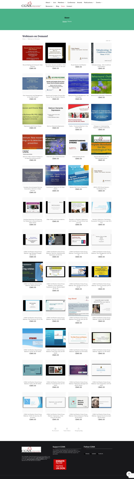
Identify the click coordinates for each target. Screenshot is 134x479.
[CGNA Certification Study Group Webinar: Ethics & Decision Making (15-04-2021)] (78, 402)
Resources (49, 6)
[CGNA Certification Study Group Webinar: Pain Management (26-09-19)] (101, 239)
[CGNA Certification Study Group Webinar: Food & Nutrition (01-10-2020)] (55, 370)
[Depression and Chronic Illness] (32, 114)
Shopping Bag (79, 430)
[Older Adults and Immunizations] (55, 207)
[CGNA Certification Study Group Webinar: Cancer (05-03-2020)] (101, 306)
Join (54, 2)
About (48, 2)
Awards (79, 2)
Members (61, 2)
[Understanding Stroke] (78, 145)
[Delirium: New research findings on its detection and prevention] (32, 145)
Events (98, 2)
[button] (50, 2)
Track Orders (67, 430)
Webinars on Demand (34, 39)
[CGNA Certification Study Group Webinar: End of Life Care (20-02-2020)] (78, 306)
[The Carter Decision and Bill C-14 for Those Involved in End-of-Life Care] (55, 53)
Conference (71, 2)
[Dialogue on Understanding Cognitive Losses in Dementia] (101, 114)
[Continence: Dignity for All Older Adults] (55, 175)
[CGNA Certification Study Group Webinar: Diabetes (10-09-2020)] (78, 338)
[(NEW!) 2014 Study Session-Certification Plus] (101, 175)
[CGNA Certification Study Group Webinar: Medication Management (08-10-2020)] (78, 370)
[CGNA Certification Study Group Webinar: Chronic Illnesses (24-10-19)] (101, 272)
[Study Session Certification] (78, 53)
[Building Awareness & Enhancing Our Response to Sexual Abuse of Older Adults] (32, 207)
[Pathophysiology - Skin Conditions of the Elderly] (101, 53)
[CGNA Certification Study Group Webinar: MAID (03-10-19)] (32, 272)
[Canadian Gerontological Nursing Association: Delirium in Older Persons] (32, 175)
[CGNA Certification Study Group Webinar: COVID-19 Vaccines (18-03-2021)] (32, 402)
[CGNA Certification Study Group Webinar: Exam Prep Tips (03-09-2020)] (55, 338)
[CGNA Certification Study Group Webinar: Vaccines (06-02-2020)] (55, 306)
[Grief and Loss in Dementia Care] (55, 145)
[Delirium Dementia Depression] (55, 114)
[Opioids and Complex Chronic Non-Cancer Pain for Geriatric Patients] (55, 83)
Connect (69, 6)
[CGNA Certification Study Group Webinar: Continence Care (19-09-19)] (78, 239)
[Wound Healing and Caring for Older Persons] (32, 53)
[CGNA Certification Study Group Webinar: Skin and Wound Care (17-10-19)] (78, 272)
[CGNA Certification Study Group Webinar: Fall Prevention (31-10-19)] (32, 306)
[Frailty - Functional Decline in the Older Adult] (78, 114)
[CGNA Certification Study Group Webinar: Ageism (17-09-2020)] (101, 338)
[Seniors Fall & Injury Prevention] (78, 175)
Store (63, 6)
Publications (88, 2)
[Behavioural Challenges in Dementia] (101, 83)
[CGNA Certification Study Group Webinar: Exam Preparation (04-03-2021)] (101, 370)
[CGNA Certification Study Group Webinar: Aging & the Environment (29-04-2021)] (101, 402)
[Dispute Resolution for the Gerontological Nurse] (101, 145)
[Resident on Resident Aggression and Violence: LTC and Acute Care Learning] (78, 207)
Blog (57, 6)
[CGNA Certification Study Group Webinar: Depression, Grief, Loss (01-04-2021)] (55, 402)
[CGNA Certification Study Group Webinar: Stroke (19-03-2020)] (32, 338)
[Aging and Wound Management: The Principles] (78, 83)
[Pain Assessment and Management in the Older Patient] (32, 83)
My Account (55, 430)
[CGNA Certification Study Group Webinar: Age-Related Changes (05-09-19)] (32, 239)
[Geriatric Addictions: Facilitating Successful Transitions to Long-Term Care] (101, 207)
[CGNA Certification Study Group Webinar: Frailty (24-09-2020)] (32, 370)
